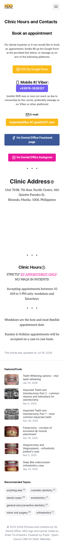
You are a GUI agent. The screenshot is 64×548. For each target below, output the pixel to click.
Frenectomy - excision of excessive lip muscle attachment (37, 431)
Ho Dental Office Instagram (34, 157)
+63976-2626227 (32, 88)
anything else (16, 490)
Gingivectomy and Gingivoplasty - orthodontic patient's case (39, 448)
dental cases (16, 497)
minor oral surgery (19, 512)
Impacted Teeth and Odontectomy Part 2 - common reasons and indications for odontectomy (41, 394)
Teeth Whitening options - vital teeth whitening (40, 377)
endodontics (39, 497)
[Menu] (56, 6)
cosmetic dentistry (43, 490)
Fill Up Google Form (34, 69)
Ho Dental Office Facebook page (34, 140)
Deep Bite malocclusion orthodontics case (36, 464)
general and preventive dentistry (27, 505)
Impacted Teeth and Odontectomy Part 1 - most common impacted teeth (39, 414)
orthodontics (45, 512)
